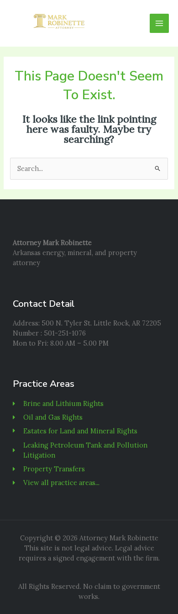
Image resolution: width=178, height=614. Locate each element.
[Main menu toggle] (159, 23)
